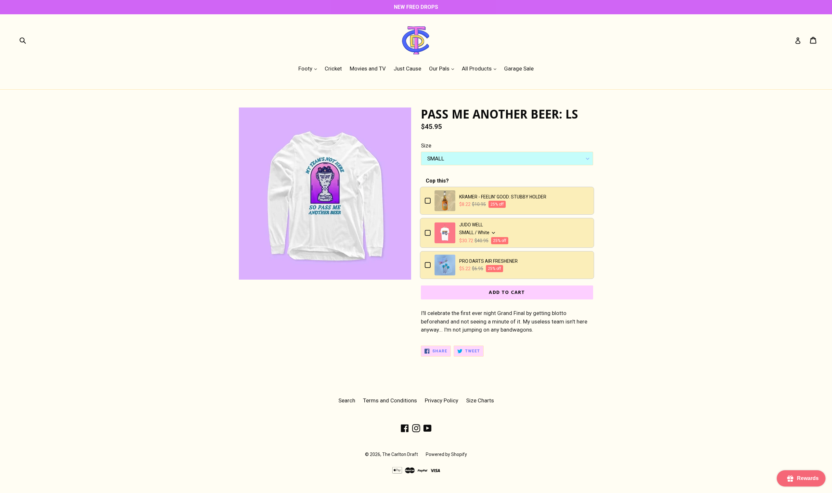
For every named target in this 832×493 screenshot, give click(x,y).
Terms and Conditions (390, 400)
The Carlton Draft (400, 454)
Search (346, 400)
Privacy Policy (441, 400)
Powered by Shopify (446, 454)
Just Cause (407, 68)
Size (426, 145)
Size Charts (480, 400)
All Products (481, 68)
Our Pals (443, 68)
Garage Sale (519, 68)
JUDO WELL (471, 224)
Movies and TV (368, 68)
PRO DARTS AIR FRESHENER (488, 261)
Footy (309, 68)
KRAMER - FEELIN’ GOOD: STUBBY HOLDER (502, 196)
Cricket (333, 68)
